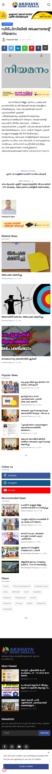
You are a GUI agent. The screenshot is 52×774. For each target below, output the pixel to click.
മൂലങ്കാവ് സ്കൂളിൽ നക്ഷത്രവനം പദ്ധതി (30, 549)
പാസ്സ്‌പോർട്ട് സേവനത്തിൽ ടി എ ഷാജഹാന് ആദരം (34, 520)
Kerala (5, 586)
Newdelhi (37, 592)
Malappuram (20, 598)
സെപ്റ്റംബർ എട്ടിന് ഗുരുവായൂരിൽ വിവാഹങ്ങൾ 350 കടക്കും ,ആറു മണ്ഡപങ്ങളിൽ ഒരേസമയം (26, 186)
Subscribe (44, 733)
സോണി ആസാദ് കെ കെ (29, 554)
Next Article (24, 181)
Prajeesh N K (25, 388)
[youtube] (19, 747)
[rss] (26, 747)
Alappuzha (41, 603)
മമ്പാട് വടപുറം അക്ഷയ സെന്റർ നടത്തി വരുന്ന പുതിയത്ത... (32, 536)
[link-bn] (26, 15)
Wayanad (7, 603)
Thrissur (18, 603)
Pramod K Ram (8, 217)
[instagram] (12, 747)
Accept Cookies (26, 766)
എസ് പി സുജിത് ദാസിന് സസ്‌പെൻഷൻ (26, 174)
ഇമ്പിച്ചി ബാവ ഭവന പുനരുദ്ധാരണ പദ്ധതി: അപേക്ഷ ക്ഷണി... (31, 399)
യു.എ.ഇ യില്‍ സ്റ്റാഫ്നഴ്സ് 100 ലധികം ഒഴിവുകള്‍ (35, 383)
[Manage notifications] (4, 770)
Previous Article (27, 171)
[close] (48, 752)
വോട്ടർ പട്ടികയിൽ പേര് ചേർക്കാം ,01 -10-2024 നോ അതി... (35, 673)
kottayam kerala (41, 586)
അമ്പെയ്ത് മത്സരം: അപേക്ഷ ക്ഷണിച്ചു (22, 317)
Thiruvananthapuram (21, 586)
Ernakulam (7, 609)
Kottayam (7, 598)
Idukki (29, 603)
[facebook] (5, 747)
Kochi (26, 592)
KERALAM (16, 592)
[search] (48, 5)
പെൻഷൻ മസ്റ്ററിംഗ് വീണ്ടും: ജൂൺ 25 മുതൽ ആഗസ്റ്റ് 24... (35, 686)
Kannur (33, 598)
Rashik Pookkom (27, 511)
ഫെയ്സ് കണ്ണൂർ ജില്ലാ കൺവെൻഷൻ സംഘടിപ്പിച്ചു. (35, 506)
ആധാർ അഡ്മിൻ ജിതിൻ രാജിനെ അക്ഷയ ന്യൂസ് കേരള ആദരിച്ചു (35, 442)
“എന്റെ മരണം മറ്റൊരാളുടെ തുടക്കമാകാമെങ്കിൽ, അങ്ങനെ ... (34, 427)
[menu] (3, 5)
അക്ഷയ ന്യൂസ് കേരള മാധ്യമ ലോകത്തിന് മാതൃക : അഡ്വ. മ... (35, 412)
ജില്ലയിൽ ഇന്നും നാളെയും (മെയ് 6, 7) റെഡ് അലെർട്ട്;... (34, 563)
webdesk (24, 433)
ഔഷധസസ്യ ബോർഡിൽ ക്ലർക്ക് (19, 359)
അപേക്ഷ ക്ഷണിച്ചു (12, 275)
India (5, 592)
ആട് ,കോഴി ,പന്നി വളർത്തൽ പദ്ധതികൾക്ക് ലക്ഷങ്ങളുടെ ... (34, 703)
